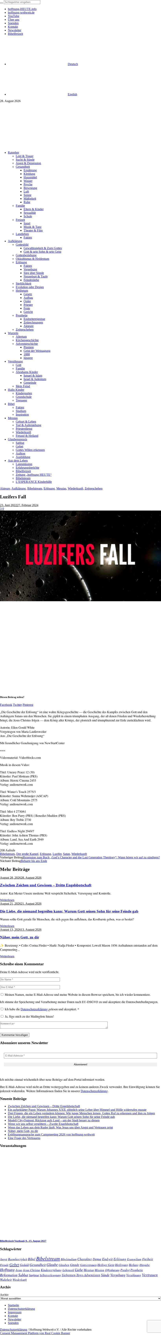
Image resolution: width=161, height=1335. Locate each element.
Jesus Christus (31, 1270)
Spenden (13, 1323)
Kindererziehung (51, 1270)
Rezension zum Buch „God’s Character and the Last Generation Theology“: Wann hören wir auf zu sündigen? (91, 857)
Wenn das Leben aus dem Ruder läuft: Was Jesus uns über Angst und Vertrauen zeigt (60, 1127)
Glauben (64, 1265)
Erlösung (49, 488)
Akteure (5, 488)
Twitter (17, 704)
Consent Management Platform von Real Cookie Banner (35, 1333)
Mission (99, 1270)
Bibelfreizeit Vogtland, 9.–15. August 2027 (23, 1240)
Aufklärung (18, 488)
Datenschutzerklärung (34, 1009)
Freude (4, 1265)
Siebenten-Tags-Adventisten (81, 1275)
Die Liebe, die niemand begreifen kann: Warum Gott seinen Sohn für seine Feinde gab (69, 911)
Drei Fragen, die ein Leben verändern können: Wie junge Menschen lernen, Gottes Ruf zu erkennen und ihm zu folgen (81, 1113)
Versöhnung (133, 1275)
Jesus (19, 1270)
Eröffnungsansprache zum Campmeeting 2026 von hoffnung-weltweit (51, 1134)
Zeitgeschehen (93, 488)
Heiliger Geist (105, 1265)
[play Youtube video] (80, 556)
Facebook (6, 704)
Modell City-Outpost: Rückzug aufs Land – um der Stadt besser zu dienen (54, 1120)
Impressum (14, 1312)
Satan (66, 854)
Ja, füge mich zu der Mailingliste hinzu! (29, 1016)
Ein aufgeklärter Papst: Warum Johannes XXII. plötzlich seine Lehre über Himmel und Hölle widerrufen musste (77, 1109)
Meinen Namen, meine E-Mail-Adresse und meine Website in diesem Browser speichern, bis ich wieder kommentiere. (78, 994)
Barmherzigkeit (17, 1259)
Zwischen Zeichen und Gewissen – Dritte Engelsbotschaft (45, 885)
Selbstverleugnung (50, 1275)
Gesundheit (38, 1264)
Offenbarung (112, 1270)
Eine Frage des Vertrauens (24, 1138)
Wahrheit (6, 1279)
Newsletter (14, 1319)
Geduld (24, 1265)
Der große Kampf (27, 854)
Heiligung (121, 1264)
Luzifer (57, 854)
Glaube (52, 1264)
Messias (61, 488)
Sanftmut (34, 1275)
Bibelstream (34, 488)
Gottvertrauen (88, 1265)
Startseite (13, 1305)
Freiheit (147, 1259)
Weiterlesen (7, 900)
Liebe (79, 1269)
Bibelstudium (69, 1259)
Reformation (8, 1274)
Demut (97, 1259)
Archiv (4, 1294)
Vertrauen (150, 1274)
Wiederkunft (75, 488)
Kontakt (13, 1315)
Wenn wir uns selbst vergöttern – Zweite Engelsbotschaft (43, 1124)
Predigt (125, 1270)
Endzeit (107, 1259)
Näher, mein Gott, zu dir (19, 937)
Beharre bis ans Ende (34, 861)
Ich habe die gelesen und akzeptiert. (42, 1009)
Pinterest (28, 704)
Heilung (134, 1265)
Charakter (84, 1259)
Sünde (105, 1274)
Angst (3, 1259)
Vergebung (117, 1274)
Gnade (74, 1264)
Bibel (31, 1259)
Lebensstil (68, 1270)
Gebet (14, 1264)
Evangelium (134, 1259)
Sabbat (23, 1274)
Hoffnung (7, 1269)
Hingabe (144, 1265)
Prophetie (136, 1270)
